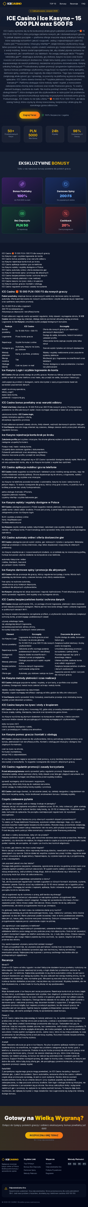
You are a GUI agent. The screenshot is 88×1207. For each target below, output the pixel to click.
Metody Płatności (30, 1173)
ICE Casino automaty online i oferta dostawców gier (24, 270)
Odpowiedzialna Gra (53, 1167)
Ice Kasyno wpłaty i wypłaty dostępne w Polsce (22, 267)
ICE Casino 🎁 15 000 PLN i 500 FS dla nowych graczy (26, 253)
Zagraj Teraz (29, 115)
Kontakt (48, 1164)
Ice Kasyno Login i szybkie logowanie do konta (22, 256)
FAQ (83, 4)
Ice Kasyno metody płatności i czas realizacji (21, 278)
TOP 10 (53, 4)
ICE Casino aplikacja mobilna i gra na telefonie (22, 264)
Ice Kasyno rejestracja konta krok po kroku (21, 261)
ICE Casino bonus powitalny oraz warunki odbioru (24, 259)
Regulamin (50, 1173)
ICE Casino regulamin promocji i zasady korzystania (24, 286)
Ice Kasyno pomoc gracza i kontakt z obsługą (22, 284)
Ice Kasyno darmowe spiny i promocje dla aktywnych (25, 273)
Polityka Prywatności (53, 1170)
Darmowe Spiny (30, 1170)
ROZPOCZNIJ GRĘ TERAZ (44, 1135)
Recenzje (74, 4)
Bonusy (63, 4)
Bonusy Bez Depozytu (32, 1167)
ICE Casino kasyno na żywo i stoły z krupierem (22, 281)
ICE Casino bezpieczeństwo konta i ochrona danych (24, 275)
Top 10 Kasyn (29, 1164)
